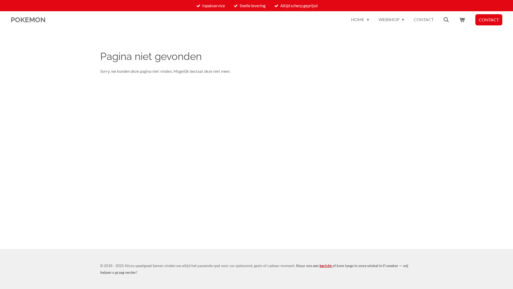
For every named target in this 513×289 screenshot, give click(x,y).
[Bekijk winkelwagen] (462, 19)
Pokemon (28, 20)
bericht (326, 265)
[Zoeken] (446, 19)
